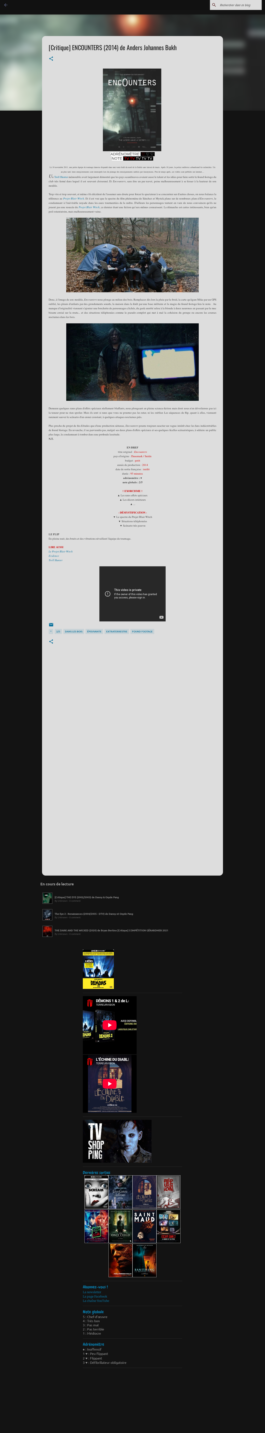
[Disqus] (132, 710)
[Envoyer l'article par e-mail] (51, 626)
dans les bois (73, 631)
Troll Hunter (61, 177)
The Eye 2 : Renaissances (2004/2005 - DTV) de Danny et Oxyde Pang (94, 914)
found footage (142, 631)
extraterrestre (116, 631)
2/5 (58, 631)
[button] (51, 59)
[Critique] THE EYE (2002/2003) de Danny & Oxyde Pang (87, 897)
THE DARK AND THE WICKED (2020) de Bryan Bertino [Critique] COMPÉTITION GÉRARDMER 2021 (111, 930)
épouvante (94, 631)
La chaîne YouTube (96, 1301)
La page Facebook (95, 1296)
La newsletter (92, 1292)
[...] (47, 904)
